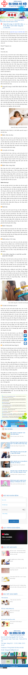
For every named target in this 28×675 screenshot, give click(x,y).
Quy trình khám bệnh (11, 527)
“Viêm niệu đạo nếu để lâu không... (15, 600)
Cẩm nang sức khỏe (5, 492)
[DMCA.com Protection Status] (3, 667)
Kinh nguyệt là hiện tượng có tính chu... (16, 622)
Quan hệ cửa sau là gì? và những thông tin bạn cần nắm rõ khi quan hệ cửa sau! (18, 586)
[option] (14, 14)
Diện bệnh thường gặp (6, 488)
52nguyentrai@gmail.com (12, 650)
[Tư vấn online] (14, 423)
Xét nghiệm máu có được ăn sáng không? (17, 560)
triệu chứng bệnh (10, 20)
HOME (3, 20)
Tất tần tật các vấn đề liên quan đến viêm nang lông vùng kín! (18, 568)
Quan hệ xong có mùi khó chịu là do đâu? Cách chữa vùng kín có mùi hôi (18, 472)
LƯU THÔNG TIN (14, 521)
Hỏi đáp (2, 493)
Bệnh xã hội (3, 490)
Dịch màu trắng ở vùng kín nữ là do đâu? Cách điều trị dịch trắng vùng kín (18, 444)
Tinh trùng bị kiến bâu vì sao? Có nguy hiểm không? (18, 577)
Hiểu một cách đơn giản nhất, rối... (15, 611)
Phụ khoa (3, 489)
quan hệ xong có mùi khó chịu (17, 31)
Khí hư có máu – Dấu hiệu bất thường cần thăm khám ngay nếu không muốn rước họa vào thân (17, 552)
